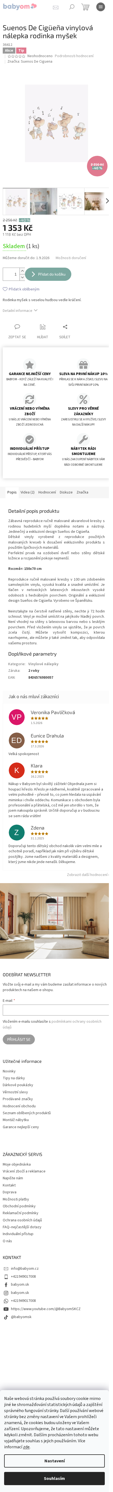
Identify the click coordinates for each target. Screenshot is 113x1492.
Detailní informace (17, 311)
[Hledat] (71, 6)
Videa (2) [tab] (28, 492)
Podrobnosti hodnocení (74, 56)
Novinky (9, 1071)
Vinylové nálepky (43, 664)
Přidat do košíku (52, 274)
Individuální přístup (18, 1234)
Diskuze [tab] (66, 492)
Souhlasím (54, 1479)
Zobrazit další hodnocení (87, 875)
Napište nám (13, 1178)
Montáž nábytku (16, 1120)
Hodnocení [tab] (47, 492)
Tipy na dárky (14, 1078)
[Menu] (100, 6)
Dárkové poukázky (18, 1085)
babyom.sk (20, 1284)
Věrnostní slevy (15, 1092)
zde (26, 1447)
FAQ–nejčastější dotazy (22, 1227)
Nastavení (54, 1461)
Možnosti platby (16, 1199)
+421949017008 (23, 1276)
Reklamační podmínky (20, 1213)
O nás (7, 1241)
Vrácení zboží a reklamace (24, 1171)
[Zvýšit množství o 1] (22, 271)
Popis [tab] (12, 492)
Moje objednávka (17, 1164)
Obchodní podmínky (19, 1206)
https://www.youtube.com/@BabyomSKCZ (46, 1309)
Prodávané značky (18, 1099)
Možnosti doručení (71, 258)
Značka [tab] (82, 492)
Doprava (9, 1192)
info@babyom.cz (25, 1268)
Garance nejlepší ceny (21, 1127)
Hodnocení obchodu (19, 1106)
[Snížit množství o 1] (22, 277)
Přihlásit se (18, 1039)
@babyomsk (21, 1317)
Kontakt (9, 1185)
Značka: (29, 61)
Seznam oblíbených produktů (27, 1113)
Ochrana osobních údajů (22, 1220)
